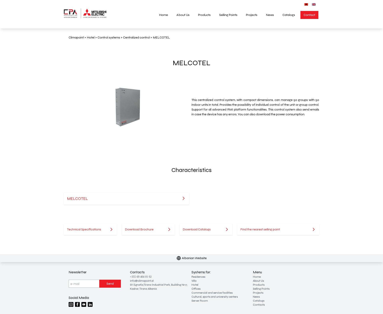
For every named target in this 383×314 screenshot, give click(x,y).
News (270, 15)
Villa (194, 280)
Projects (251, 15)
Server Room (200, 300)
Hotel (195, 284)
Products (204, 15)
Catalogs (288, 15)
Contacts (259, 304)
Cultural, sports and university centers (215, 296)
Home (163, 15)
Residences (198, 276)
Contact (309, 15)
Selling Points (228, 15)
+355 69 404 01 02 (141, 276)
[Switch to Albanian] (306, 4)
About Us (183, 15)
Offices (196, 288)
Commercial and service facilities (212, 292)
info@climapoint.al (142, 280)
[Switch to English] (314, 4)
